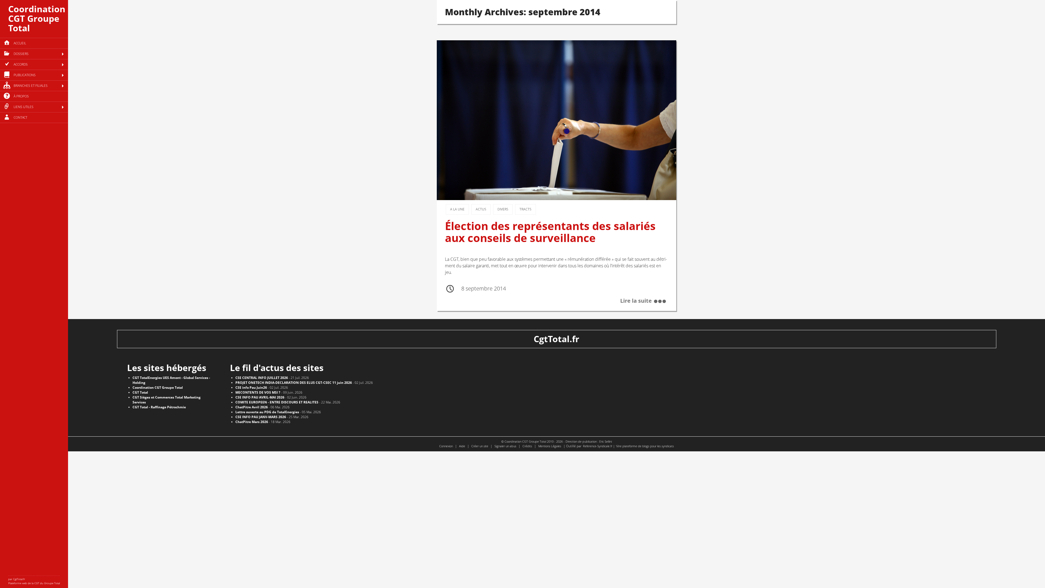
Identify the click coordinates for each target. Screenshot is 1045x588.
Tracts (525, 209)
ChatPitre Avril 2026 (251, 407)
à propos (21, 96)
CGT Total (140, 392)
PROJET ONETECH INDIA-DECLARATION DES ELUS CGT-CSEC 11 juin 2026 (293, 382)
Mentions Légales (549, 446)
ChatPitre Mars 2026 (251, 421)
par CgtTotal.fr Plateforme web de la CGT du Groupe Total (34, 581)
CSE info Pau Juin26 (251, 387)
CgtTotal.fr (556, 339)
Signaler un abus (505, 446)
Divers (502, 209)
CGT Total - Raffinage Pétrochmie (159, 407)
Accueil (20, 43)
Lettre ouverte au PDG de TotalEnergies (267, 412)
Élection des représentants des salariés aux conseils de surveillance (550, 232)
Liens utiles (23, 107)
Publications (25, 75)
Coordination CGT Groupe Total (36, 18)
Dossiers (21, 53)
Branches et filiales (31, 85)
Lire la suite (636, 301)
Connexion (446, 446)
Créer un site (479, 446)
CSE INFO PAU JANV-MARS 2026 (260, 417)
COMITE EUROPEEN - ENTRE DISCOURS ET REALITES (276, 402)
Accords (21, 64)
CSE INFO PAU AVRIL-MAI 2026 (259, 397)
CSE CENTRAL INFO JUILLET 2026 (261, 377)
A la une (457, 209)
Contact (20, 117)
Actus (481, 209)
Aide (462, 446)
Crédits (527, 446)
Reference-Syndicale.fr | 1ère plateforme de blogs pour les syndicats (628, 446)
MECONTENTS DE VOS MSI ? (257, 392)
